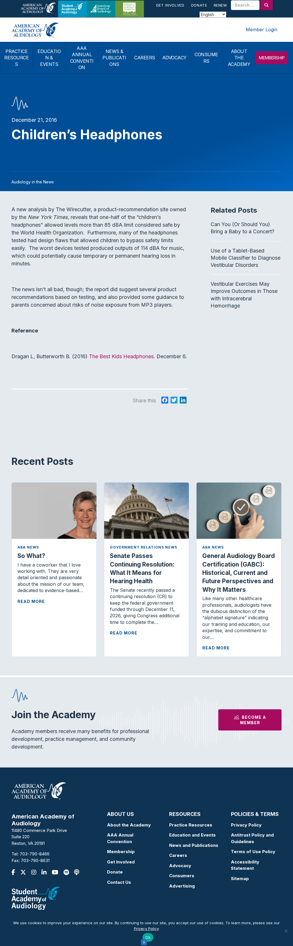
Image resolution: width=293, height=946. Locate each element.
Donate (199, 5)
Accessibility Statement (245, 865)
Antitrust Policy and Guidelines (252, 838)
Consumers (181, 875)
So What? (31, 555)
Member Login (261, 29)
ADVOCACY (174, 57)
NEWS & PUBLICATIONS (114, 57)
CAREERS (144, 57)
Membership (121, 851)
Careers (178, 855)
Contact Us (119, 882)
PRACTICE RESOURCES (16, 57)
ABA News (28, 547)
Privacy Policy (246, 825)
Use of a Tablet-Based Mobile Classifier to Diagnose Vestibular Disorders (245, 258)
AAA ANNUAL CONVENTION (82, 57)
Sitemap (240, 878)
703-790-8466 (35, 854)
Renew (220, 5)
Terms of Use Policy (253, 851)
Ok (148, 937)
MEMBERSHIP (271, 57)
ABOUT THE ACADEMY (239, 57)
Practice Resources (190, 825)
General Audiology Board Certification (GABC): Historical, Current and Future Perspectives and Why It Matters (238, 572)
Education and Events (192, 835)
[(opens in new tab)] (35, 898)
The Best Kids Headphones (121, 356)
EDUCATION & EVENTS (49, 57)
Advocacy (180, 865)
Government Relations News (143, 547)
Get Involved (170, 5)
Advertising (182, 886)
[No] (286, 931)
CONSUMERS (206, 58)
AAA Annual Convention (120, 838)
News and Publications (193, 845)
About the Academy (129, 825)
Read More (31, 601)
